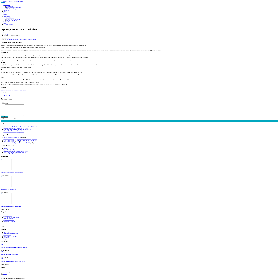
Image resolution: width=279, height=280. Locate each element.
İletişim (5, 14)
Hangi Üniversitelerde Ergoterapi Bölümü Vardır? (14, 152)
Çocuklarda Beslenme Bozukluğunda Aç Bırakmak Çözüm (11, 206)
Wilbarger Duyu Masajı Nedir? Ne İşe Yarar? (13, 130)
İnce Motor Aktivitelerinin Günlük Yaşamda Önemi (13, 90)
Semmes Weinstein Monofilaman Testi (12, 137)
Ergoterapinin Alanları (8, 220)
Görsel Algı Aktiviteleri (6, 95)
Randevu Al (139, 121)
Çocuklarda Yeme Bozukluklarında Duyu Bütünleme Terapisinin (12, 172)
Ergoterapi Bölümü (7, 216)
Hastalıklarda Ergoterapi (9, 221)
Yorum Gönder (4, 116)
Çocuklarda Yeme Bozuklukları (13, 7)
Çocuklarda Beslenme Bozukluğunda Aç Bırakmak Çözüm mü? (18, 129)
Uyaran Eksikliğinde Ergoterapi (10, 149)
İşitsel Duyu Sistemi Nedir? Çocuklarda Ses (8, 189)
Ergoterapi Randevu (8, 12)
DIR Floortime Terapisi (11, 9)
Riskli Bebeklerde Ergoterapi (10, 236)
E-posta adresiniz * (5, 103)
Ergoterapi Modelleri (8, 218)
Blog (4, 11)
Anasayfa (5, 148)
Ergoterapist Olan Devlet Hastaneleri (11, 153)
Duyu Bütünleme (10, 6)
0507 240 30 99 (4, 275)
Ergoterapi (5, 214)
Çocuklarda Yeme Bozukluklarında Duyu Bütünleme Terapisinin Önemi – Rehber (22, 126)
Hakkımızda (6, 10)
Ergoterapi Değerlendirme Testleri (11, 217)
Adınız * (3, 102)
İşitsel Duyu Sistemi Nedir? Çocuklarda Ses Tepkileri (15, 128)
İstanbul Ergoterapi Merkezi (7, 225)
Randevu (3, 2)
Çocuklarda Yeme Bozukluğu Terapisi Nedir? (13, 132)
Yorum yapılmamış (31, 39)
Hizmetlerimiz (6, 5)
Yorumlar (3, 115)
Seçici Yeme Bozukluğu (8, 139)
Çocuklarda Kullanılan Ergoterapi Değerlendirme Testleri (16, 142)
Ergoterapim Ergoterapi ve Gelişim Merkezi (17, 39)
